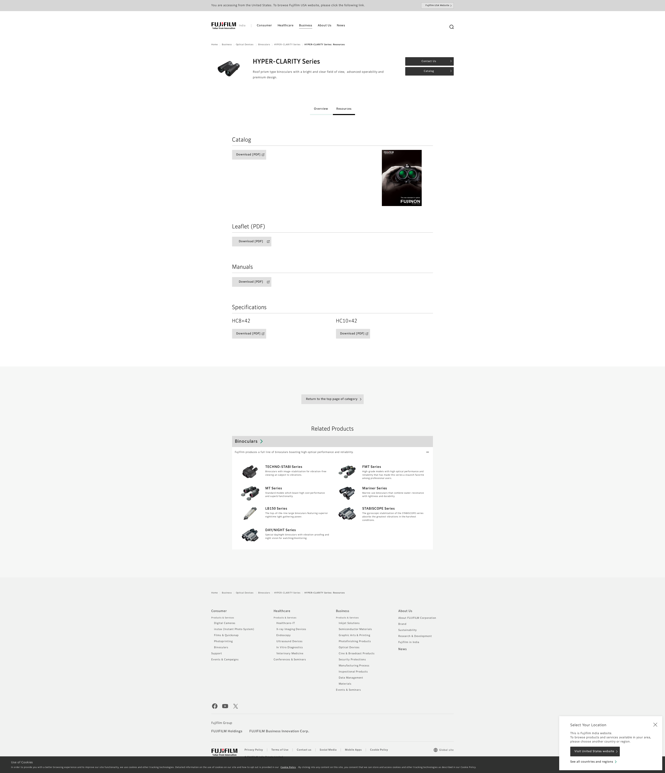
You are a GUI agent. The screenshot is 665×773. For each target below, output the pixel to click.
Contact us (304, 750)
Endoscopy (283, 635)
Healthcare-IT (285, 623)
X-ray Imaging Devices (291, 629)
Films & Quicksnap (226, 635)
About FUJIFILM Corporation (417, 618)
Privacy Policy (254, 750)
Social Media (328, 750)
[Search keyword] (451, 27)
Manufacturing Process (354, 666)
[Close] (655, 724)
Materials (345, 684)
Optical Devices (245, 45)
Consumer (219, 611)
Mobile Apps (353, 750)
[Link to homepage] (223, 25)
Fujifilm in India (408, 642)
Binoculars (264, 45)
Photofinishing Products (355, 641)
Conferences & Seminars (290, 659)
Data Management (351, 678)
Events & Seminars (348, 690)
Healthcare (282, 611)
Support (216, 653)
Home (214, 45)
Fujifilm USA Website (437, 6)
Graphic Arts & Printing (354, 635)
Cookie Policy (288, 767)
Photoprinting (223, 641)
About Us (405, 611)
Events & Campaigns (225, 659)
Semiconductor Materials (355, 629)
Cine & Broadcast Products (357, 653)
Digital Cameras (224, 623)
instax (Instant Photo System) (234, 629)
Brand (402, 624)
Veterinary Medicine (289, 653)
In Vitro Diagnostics (289, 647)
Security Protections (352, 659)
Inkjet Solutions (349, 623)
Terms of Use (280, 750)
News (402, 649)
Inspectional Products (353, 672)
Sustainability (407, 630)
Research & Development (415, 636)
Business (227, 45)
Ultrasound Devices (289, 641)
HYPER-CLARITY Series (287, 45)
